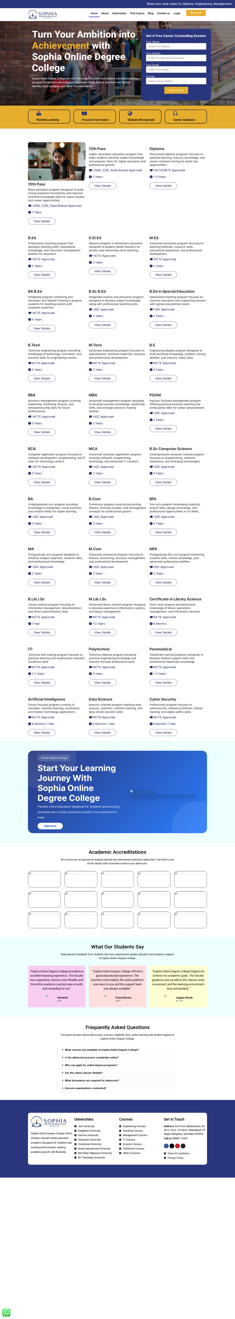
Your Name (152, 41)
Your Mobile (153, 53)
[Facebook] (166, 1146)
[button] (117, 1050)
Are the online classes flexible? (84, 1072)
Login (177, 13)
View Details (42, 221)
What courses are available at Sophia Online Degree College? (102, 1049)
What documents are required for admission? (92, 1080)
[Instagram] (183, 1146)
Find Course (137, 13)
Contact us (163, 13)
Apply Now (50, 825)
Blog (150, 13)
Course (150, 76)
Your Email (152, 65)
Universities (119, 13)
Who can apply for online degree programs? (91, 1065)
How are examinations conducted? (85, 1088)
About (105, 13)
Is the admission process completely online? (92, 1057)
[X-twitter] (171, 1146)
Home (94, 13)
